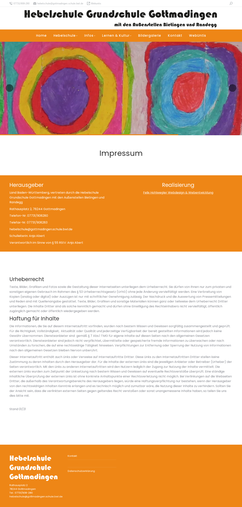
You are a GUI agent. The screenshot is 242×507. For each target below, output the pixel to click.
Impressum (75, 463)
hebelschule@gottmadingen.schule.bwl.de (60, 3)
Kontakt (72, 456)
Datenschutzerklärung (81, 471)
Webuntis (96, 3)
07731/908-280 (21, 3)
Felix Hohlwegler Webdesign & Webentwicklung (178, 192)
